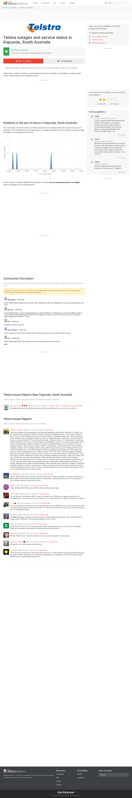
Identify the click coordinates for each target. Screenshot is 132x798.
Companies (45, 3)
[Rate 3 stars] (108, 99)
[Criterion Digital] (66, 792)
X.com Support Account (100, 36)
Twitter (79, 774)
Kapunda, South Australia (72, 406)
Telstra (22, 7)
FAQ (54, 3)
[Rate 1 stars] (100, 99)
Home (35, 3)
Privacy (62, 3)
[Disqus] (44, 320)
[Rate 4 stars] (111, 99)
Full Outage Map (66, 61)
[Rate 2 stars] (104, 99)
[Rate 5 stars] (115, 99)
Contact (72, 3)
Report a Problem (24, 61)
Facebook (80, 778)
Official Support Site (98, 43)
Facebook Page (97, 40)
